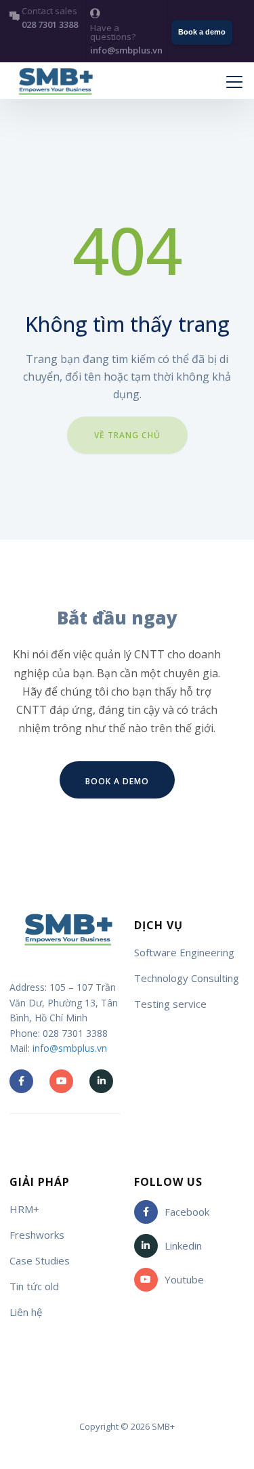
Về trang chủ (127, 435)
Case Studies (39, 1260)
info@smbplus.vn (70, 1048)
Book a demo (202, 32)
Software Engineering (184, 952)
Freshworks (36, 1234)
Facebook (187, 1211)
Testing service (170, 1003)
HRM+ (24, 1209)
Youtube (184, 1279)
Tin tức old (34, 1286)
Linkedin (183, 1245)
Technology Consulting (186, 978)
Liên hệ (25, 1312)
